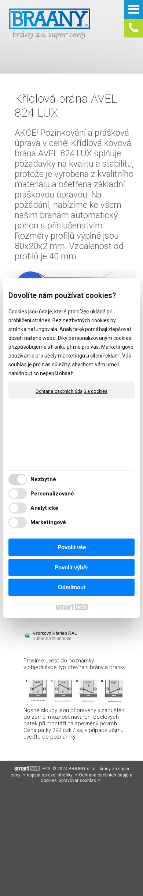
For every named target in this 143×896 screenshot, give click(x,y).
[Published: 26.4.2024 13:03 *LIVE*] (46, 768)
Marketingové (48, 522)
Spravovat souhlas (77, 780)
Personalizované (52, 493)
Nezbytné (43, 479)
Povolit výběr (71, 567)
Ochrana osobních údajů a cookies (71, 391)
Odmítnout (71, 587)
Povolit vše (72, 547)
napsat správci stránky (50, 775)
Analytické (44, 508)
